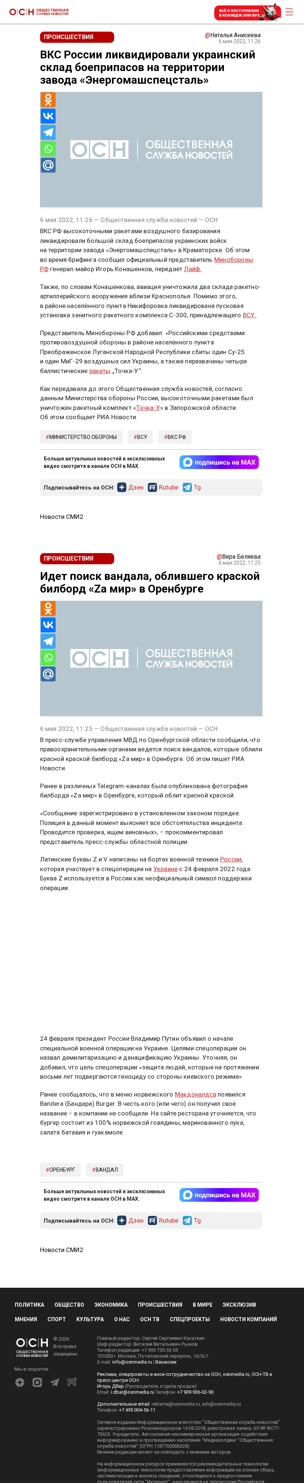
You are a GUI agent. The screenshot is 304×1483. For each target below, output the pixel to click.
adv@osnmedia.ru (221, 1404)
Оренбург (62, 1170)
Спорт (56, 1319)
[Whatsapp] (48, 148)
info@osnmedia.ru (132, 1362)
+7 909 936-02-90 (195, 1392)
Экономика (111, 1305)
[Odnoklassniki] (48, 99)
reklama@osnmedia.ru (176, 1404)
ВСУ (142, 437)
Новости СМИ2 (61, 516)
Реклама (63, 909)
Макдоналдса (195, 1094)
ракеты (100, 371)
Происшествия (160, 1305)
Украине (165, 869)
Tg (197, 487)
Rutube (168, 487)
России (230, 859)
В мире (202, 1305)
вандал (107, 1170)
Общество (69, 1305)
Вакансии (165, 1362)
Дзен (135, 487)
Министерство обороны (83, 437)
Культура (90, 1319)
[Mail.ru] (48, 165)
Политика (29, 1305)
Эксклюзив (239, 1305)
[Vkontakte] (48, 116)
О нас (122, 1319)
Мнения (26, 1319)
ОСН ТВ (149, 1319)
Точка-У (148, 407)
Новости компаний (248, 1319)
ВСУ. (250, 315)
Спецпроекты (190, 1319)
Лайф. (192, 269)
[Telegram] (48, 132)
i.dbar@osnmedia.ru (132, 1392)
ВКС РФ (177, 437)
